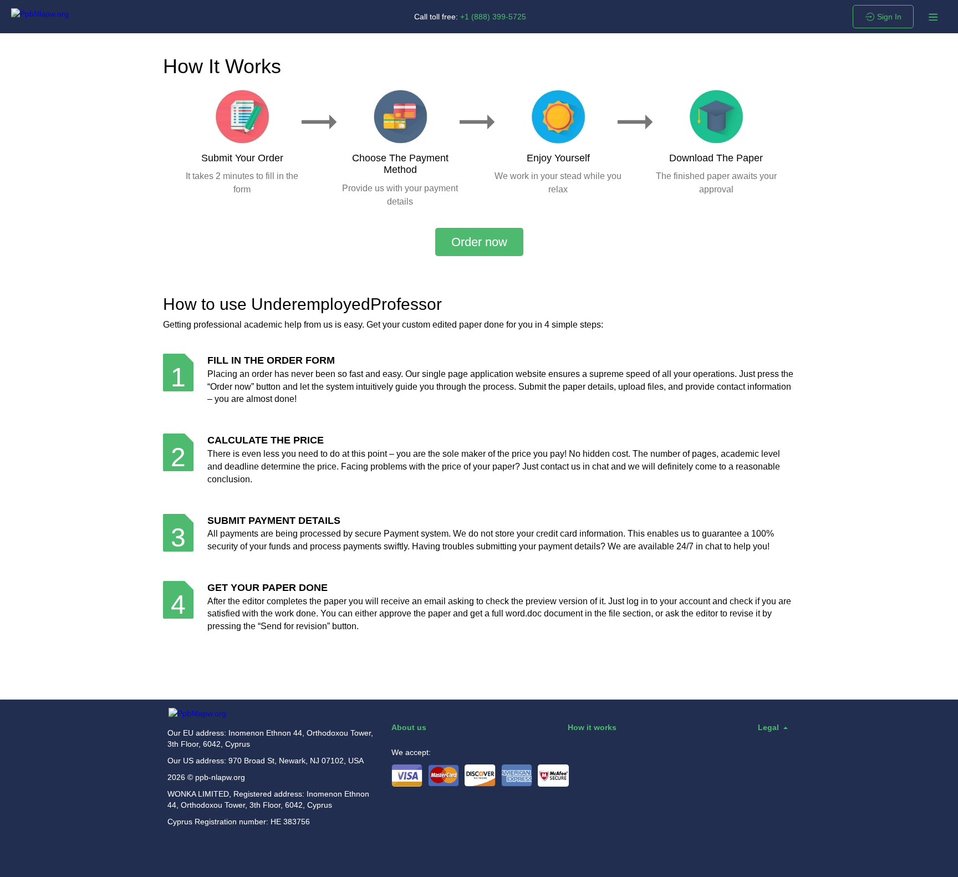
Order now (479, 242)
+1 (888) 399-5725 (493, 16)
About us (408, 727)
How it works (592, 727)
